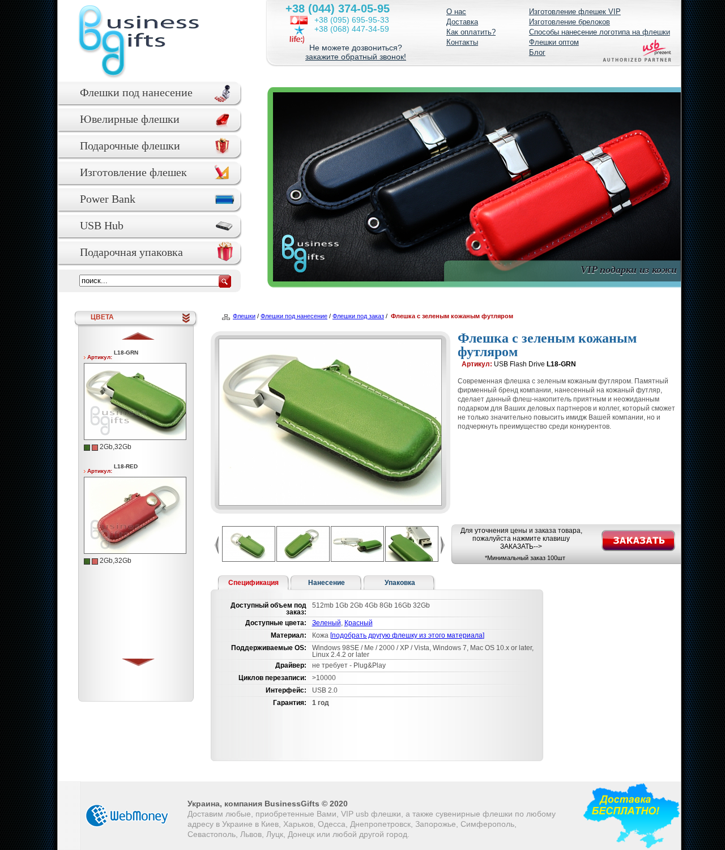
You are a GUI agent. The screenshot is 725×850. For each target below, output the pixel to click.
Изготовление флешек (133, 172)
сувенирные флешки (474, 813)
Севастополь (211, 834)
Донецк (301, 834)
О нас (456, 11)
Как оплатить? (471, 32)
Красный (358, 623)
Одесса (332, 823)
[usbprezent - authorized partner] (636, 53)
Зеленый (326, 623)
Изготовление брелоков (569, 22)
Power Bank (107, 199)
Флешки (244, 316)
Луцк (274, 834)
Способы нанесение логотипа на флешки (599, 32)
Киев (270, 823)
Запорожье (435, 823)
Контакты (462, 42)
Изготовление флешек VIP (575, 11)
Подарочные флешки (130, 145)
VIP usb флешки (371, 813)
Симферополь (487, 823)
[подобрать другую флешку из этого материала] (407, 635)
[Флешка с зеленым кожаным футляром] (136, 437)
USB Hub (101, 225)
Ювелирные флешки (130, 119)
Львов (251, 834)
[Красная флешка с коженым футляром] (136, 551)
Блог (537, 52)
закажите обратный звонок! (355, 56)
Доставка (462, 22)
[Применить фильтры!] (225, 281)
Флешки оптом (554, 42)
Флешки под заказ (358, 316)
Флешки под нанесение (136, 92)
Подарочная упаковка (131, 252)
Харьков (298, 823)
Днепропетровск (380, 823)
